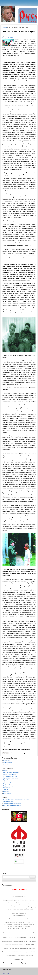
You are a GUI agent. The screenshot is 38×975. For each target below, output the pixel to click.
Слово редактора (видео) (10, 776)
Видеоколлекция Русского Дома (12, 805)
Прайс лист (6, 787)
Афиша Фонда (7, 782)
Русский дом (5, 973)
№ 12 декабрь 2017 (7, 38)
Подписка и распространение (11, 786)
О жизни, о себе (7, 762)
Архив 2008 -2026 (8, 801)
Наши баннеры (7, 793)
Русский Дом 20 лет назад (10, 778)
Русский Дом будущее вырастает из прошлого (16, 799)
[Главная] (8, 22)
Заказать (5, 789)
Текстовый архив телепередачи (12, 803)
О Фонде (5, 764)
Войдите (5, 753)
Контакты (5, 791)
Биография (6, 760)
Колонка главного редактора (11, 772)
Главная (4, 27)
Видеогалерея (7, 784)
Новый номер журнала (9, 774)
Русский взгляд (7, 780)
